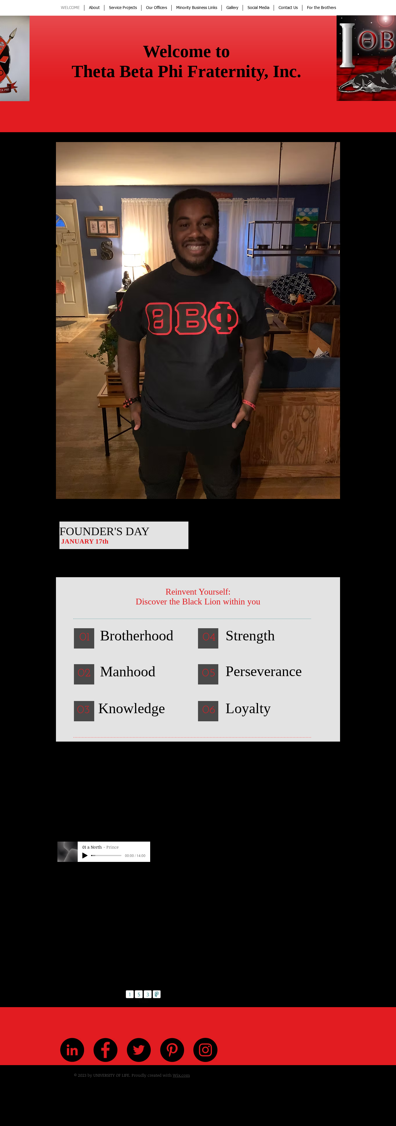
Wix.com (181, 1075)
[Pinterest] (172, 1050)
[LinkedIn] (72, 1050)
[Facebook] (105, 1050)
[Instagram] (205, 1050)
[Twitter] (139, 1050)
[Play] (85, 855)
